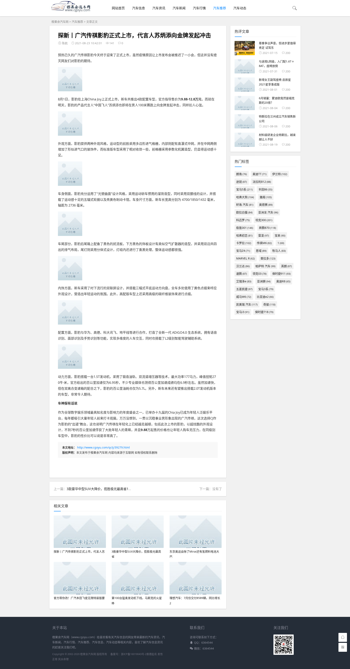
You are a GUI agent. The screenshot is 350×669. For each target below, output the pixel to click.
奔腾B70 (267, 228)
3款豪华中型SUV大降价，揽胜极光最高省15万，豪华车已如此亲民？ (116, 489)
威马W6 (243, 297)
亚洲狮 (264, 281)
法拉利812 (262, 182)
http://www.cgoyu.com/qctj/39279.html (103, 447)
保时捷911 (281, 273)
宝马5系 (244, 189)
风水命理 (63, 659)
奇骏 (269, 304)
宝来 (280, 235)
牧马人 (279, 251)
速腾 (241, 273)
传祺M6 (264, 243)
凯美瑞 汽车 (247, 304)
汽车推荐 (219, 8)
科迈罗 (243, 220)
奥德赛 (266, 205)
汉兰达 (243, 266)
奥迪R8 (283, 281)
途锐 (241, 182)
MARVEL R (245, 258)
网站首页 (118, 8)
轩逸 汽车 (244, 205)
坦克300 (263, 220)
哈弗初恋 (244, 235)
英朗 (286, 266)
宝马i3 (242, 312)
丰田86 (265, 189)
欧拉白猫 (244, 212)
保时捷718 (264, 312)
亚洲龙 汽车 (268, 212)
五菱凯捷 (244, 289)
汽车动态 (239, 8)
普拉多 (267, 258)
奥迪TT (260, 174)
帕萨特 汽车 (265, 266)
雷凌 (263, 235)
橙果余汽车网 (59, 22)
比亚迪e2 (265, 297)
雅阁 (266, 197)
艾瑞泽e (243, 281)
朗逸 (241, 174)
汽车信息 (138, 8)
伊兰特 (279, 174)
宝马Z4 (243, 251)
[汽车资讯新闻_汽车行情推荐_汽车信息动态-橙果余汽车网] (72, 13)
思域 (261, 251)
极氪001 (244, 228)
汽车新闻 (179, 8)
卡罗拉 (243, 243)
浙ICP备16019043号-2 (133, 654)
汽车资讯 (158, 8)
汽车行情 (199, 8)
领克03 (260, 273)
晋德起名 (151, 654)
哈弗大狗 (245, 197)
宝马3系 (265, 289)
